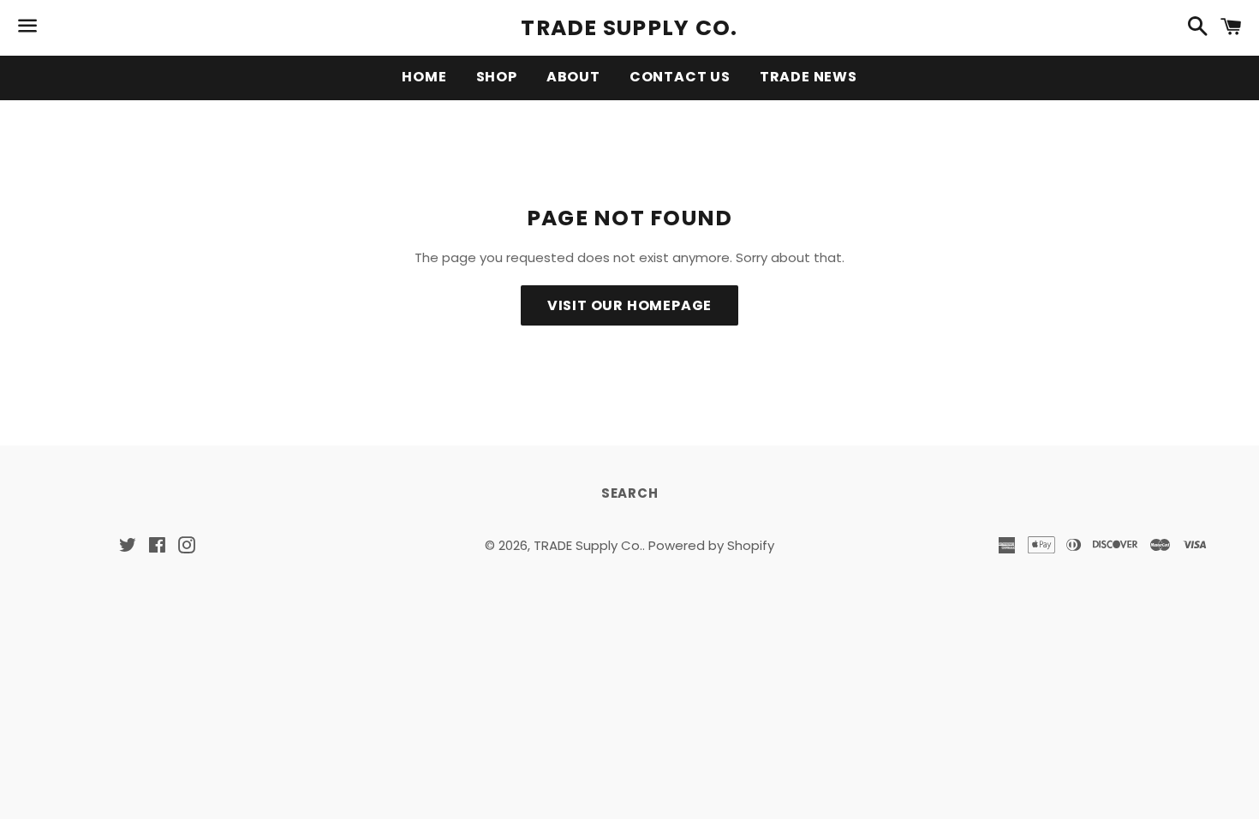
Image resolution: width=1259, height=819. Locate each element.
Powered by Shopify (711, 545)
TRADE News (808, 77)
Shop (496, 77)
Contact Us (680, 77)
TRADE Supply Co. (629, 28)
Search (630, 493)
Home (424, 77)
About (573, 77)
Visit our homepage (629, 305)
